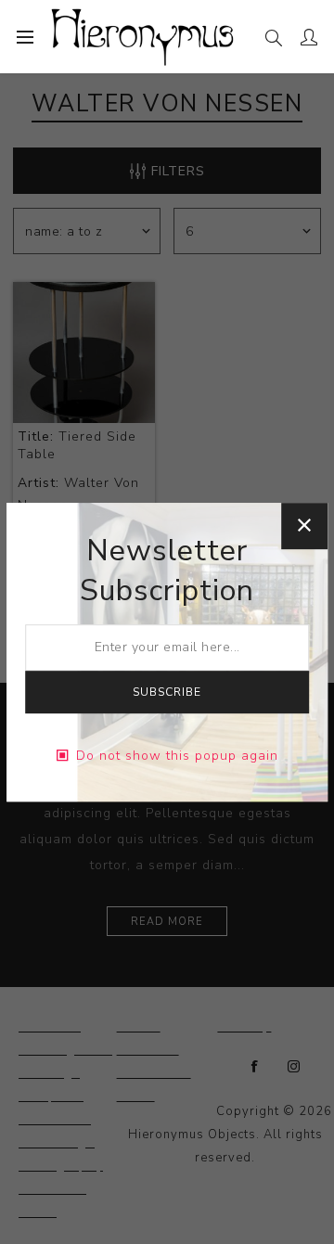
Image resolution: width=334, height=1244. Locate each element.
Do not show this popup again (177, 755)
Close (304, 526)
